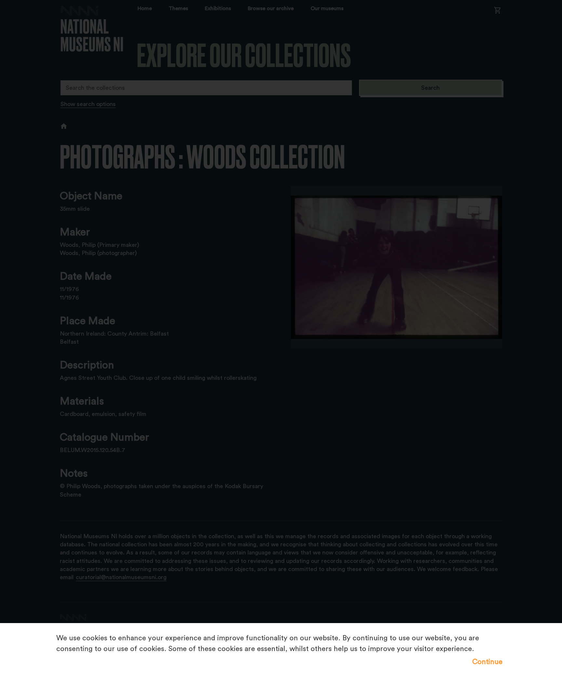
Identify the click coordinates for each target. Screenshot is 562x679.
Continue (487, 661)
